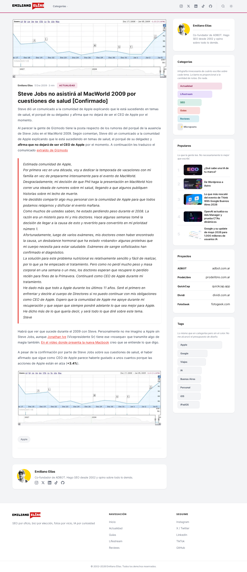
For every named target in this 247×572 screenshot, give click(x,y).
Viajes (183, 361)
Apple (24, 439)
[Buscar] (223, 6)
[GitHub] (210, 6)
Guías (112, 534)
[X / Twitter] (188, 6)
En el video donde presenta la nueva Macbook (75, 342)
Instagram (182, 521)
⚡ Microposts (181, 126)
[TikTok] (203, 6)
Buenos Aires (187, 379)
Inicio (112, 521)
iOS (182, 396)
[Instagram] (181, 6)
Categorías (59, 6)
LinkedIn (181, 534)
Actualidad (67, 85)
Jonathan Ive (56, 337)
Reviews (185, 118)
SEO (182, 102)
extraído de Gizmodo (52, 150)
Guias (183, 110)
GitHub (180, 547)
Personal (185, 387)
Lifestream (186, 94)
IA (181, 370)
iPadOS (184, 404)
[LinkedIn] (195, 6)
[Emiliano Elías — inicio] (56, 515)
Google (184, 353)
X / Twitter (182, 528)
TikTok (180, 541)
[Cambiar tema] (231, 6)
